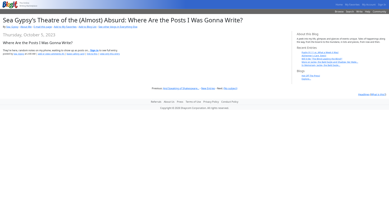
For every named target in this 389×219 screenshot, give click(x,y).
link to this (92, 53)
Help (367, 11)
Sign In (382, 4)
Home (339, 4)
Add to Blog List (87, 26)
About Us (169, 101)
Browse (339, 11)
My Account (369, 4)
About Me (26, 26)
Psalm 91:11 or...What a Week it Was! (320, 52)
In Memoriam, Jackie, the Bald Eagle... (321, 65)
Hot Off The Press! (311, 75)
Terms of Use (193, 101)
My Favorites (352, 4)
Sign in (94, 50)
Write (359, 11)
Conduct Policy (229, 101)
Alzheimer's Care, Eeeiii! (314, 55)
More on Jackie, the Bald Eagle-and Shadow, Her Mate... (330, 62)
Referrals (156, 101)
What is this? (378, 94)
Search (350, 11)
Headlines (364, 94)
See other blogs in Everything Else (117, 26)
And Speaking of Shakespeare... (181, 88)
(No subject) (230, 88)
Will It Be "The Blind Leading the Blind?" (322, 58)
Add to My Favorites (65, 26)
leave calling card (75, 53)
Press (180, 101)
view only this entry (110, 53)
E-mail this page (43, 26)
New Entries (208, 88)
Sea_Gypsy (12, 26)
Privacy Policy (211, 101)
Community (379, 11)
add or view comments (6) (51, 53)
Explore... (306, 78)
